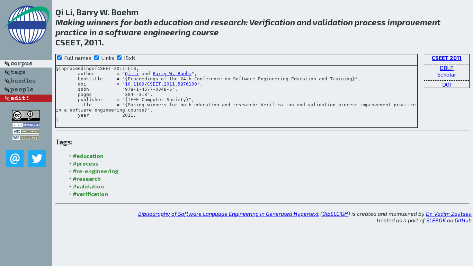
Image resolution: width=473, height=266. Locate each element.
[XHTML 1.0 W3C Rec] (26, 131)
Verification (272, 22)
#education (88, 155)
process (370, 22)
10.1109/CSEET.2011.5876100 (161, 84)
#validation (88, 186)
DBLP (447, 67)
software (123, 32)
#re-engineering (95, 171)
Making (70, 22)
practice (71, 32)
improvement (413, 22)
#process (85, 163)
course (205, 32)
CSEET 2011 (447, 57)
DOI (446, 84)
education (173, 22)
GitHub (463, 220)
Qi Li (132, 73)
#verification (90, 193)
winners (103, 22)
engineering (166, 32)
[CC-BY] (26, 118)
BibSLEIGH (335, 213)
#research (87, 178)
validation (333, 22)
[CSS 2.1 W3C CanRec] (26, 145)
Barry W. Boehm (172, 73)
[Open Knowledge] (26, 125)
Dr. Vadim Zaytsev (449, 213)
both (143, 22)
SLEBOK (436, 220)
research (228, 22)
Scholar (446, 74)
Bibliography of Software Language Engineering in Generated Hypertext (228, 213)
